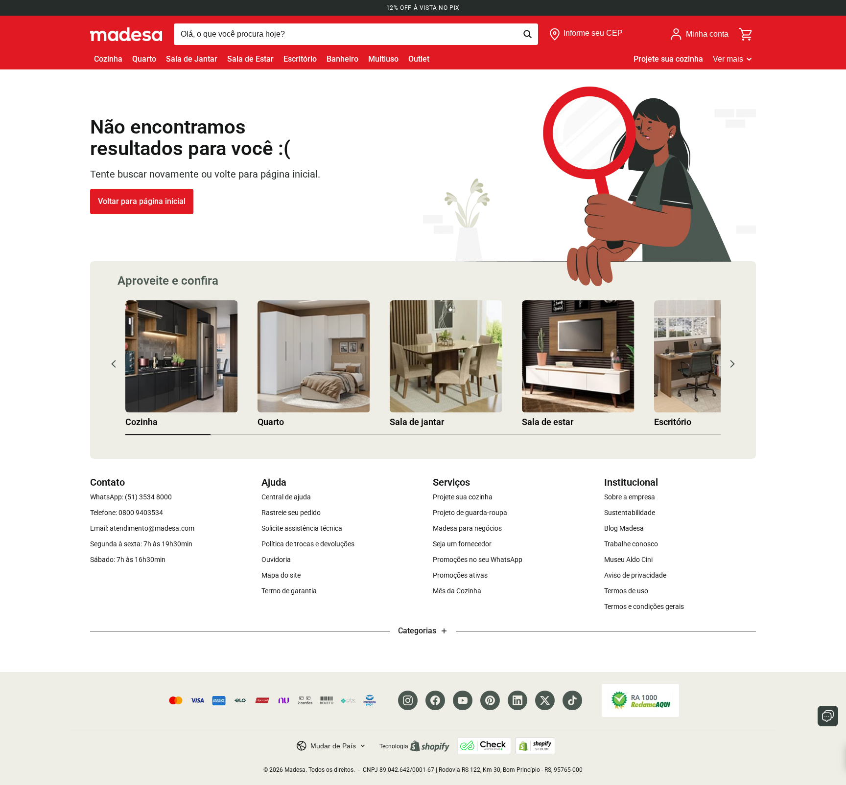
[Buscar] (356, 34)
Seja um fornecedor (462, 544)
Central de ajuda (286, 497)
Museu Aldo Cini (628, 559)
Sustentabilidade (629, 512)
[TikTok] (572, 700)
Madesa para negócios (467, 528)
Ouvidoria (276, 559)
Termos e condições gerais (644, 606)
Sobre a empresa (629, 497)
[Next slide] (732, 364)
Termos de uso (626, 591)
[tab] (168, 434)
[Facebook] (435, 700)
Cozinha (108, 59)
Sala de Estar (250, 59)
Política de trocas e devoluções (307, 544)
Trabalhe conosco (631, 544)
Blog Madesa (624, 528)
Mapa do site (281, 575)
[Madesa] (126, 34)
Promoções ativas (460, 575)
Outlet (418, 59)
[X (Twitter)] (545, 700)
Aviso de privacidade (635, 575)
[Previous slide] (113, 364)
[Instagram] (408, 700)
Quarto (144, 59)
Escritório (300, 59)
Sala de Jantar (191, 59)
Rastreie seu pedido (291, 512)
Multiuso (383, 59)
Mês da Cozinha (457, 591)
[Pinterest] (490, 700)
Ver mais (728, 59)
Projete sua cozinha (668, 59)
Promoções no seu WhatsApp (477, 559)
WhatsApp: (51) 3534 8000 (131, 497)
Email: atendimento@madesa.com (142, 528)
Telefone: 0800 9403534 (126, 512)
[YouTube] (462, 700)
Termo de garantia (289, 591)
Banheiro (342, 59)
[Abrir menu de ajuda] (828, 716)
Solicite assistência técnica (301, 528)
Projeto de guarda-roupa (470, 512)
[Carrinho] (746, 34)
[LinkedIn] (517, 700)
